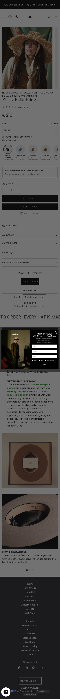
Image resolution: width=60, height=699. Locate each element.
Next (44, 364)
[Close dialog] (56, 332)
